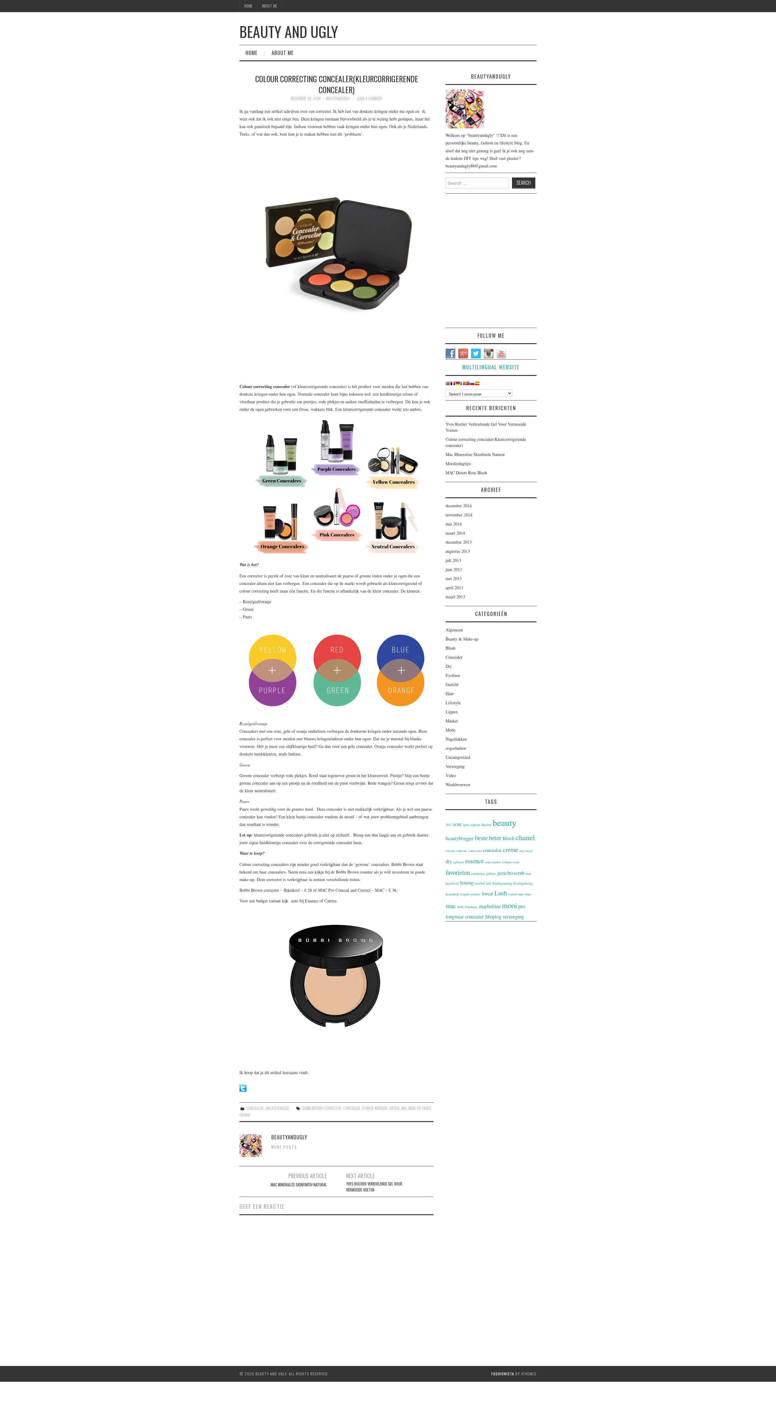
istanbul (480, 883)
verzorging (513, 916)
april (466, 825)
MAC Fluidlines (467, 907)
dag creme (526, 851)
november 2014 (459, 515)
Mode (450, 730)
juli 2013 (453, 560)
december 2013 (459, 542)
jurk (488, 883)
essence (474, 861)
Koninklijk (452, 894)
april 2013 (454, 587)
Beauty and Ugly (288, 31)
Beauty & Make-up (462, 639)
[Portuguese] (467, 384)
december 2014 (459, 506)
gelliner (491, 873)
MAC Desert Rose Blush (466, 472)
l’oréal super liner (519, 894)
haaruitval (452, 883)
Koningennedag (502, 883)
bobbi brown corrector (321, 1108)
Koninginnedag (523, 883)
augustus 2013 (458, 551)
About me (269, 6)
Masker (452, 721)
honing (466, 882)
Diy (449, 666)
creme (510, 849)
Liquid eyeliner (470, 894)
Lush (500, 893)
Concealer (254, 1108)
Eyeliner (453, 675)
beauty (505, 822)
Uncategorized (277, 1108)
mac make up (410, 1108)
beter (495, 837)
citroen (450, 851)
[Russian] (472, 384)
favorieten (458, 872)
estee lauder (493, 862)
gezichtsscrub (510, 872)
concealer (351, 1108)
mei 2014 (454, 524)
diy (449, 861)
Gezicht (452, 684)
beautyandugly (338, 98)
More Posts (284, 1147)
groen (394, 1108)
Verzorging (455, 766)
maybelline (490, 906)
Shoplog (493, 916)
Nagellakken (456, 739)
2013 (449, 825)
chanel (525, 837)
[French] (452, 384)
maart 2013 (455, 597)
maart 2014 (455, 533)
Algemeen (454, 630)
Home (248, 6)
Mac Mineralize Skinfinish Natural (299, 1185)
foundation (478, 873)
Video (451, 775)
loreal (487, 893)
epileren (458, 862)
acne (457, 823)
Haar (450, 693)
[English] (448, 384)
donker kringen (374, 1108)
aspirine (475, 825)
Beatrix (486, 825)
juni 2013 (454, 569)
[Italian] (462, 384)
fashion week (510, 862)
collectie (461, 851)
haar (528, 873)
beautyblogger (460, 838)
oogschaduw (456, 748)
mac (451, 905)
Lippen (452, 712)
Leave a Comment (370, 98)
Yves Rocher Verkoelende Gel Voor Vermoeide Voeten (374, 1187)
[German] (457, 384)
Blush (450, 648)
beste (481, 837)
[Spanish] (477, 384)
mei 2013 (454, 578)
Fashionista (502, 1374)
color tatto (475, 851)
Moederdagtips (458, 463)
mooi (509, 905)
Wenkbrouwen (458, 784)
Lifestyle (453, 702)
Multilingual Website (491, 367)
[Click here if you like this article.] (242, 1087)
